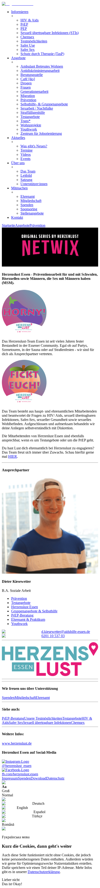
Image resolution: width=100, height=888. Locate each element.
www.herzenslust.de (17, 743)
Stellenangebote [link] (32, 213)
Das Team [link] (27, 171)
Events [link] (25, 159)
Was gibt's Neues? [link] (33, 146)
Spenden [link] (26, 205)
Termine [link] (26, 150)
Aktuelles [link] (18, 138)
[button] (12, 16)
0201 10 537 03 (53, 636)
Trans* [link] (25, 121)
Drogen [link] (26, 83)
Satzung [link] (26, 180)
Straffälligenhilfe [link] (32, 112)
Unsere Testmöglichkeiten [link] (43, 718)
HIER (12, 456)
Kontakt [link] (17, 217)
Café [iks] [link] (27, 79)
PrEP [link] (24, 24)
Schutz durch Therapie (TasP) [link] (42, 54)
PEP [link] (23, 29)
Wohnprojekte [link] (30, 125)
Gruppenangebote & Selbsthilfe (34, 611)
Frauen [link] (25, 87)
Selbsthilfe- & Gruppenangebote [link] (44, 104)
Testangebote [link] (30, 117)
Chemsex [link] (27, 37)
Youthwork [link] (28, 129)
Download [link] (38, 778)
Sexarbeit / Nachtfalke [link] (36, 108)
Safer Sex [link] (27, 50)
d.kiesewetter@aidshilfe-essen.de (65, 632)
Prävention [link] (28, 100)
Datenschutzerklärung (44, 872)
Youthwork (19, 624)
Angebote (22, 225)
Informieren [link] (19, 12)
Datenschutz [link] (55, 778)
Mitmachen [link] (19, 188)
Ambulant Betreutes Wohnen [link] (41, 66)
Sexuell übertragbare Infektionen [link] (47, 723)
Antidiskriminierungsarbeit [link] (40, 71)
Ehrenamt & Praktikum (28, 619)
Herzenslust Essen (24, 607)
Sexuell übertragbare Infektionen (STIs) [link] (49, 33)
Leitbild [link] (26, 175)
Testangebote (20, 603)
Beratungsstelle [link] (31, 75)
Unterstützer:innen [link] (33, 184)
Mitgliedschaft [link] (30, 201)
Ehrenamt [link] (27, 196)
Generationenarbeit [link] (34, 92)
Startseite (8, 225)
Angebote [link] (18, 58)
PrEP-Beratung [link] (13, 718)
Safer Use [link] (27, 45)
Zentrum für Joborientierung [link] (41, 133)
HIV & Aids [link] (29, 20)
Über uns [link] (18, 163)
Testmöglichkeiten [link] (33, 41)
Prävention (37, 225)
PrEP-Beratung (22, 615)
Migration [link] (27, 96)
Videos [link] (25, 154)
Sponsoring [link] (28, 209)
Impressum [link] (10, 778)
